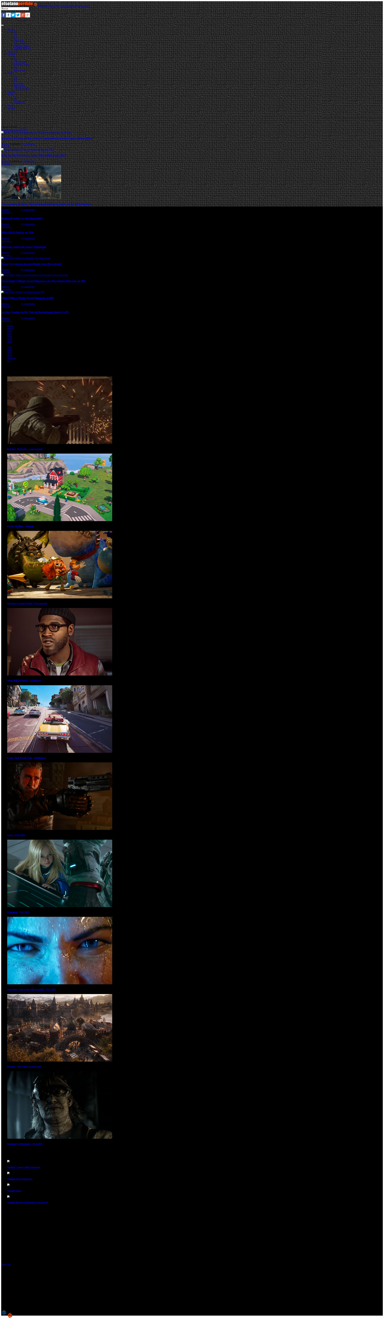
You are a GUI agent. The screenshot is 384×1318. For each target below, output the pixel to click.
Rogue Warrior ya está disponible (21, 218)
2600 (9, 342)
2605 (9, 355)
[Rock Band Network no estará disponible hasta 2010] (27, 149)
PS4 (15, 35)
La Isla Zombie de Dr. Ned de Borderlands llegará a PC (35, 312)
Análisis (11, 54)
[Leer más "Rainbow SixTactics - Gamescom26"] (59, 443)
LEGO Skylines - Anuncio (20, 526)
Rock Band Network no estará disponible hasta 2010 (33, 155)
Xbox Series (19, 43)
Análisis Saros (14, 1191)
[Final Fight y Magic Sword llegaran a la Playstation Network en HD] (34, 275)
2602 (9, 347)
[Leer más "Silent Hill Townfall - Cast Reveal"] (59, 674)
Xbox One (18, 40)
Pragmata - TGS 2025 (18, 912)
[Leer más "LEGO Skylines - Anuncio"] (59, 520)
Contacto (11, 108)
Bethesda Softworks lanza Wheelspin (23, 246)
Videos (10, 72)
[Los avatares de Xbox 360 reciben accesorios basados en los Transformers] (31, 198)
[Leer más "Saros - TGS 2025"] (59, 829)
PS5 (15, 37)
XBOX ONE (19, 62)
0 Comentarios (28, 144)
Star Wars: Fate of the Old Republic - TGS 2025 (31, 989)
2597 (9, 334)
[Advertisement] (55, 118)
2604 (9, 353)
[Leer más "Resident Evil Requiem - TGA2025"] (59, 1138)
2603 (9, 350)
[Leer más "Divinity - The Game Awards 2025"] (59, 1060)
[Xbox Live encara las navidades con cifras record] (25, 258)
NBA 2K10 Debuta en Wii (17, 232)
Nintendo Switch (21, 45)
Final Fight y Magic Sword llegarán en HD (27, 297)
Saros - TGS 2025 (16, 835)
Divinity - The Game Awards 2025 (24, 1066)
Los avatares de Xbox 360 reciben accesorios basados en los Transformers (46, 203)
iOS (15, 99)
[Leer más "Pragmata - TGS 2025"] (59, 906)
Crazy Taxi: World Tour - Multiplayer (26, 758)
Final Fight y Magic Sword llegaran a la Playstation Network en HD (43, 281)
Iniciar (10, 326)
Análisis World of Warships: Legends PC (28, 1202)
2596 (9, 331)
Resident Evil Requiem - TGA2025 (24, 1144)
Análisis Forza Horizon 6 (19, 1179)
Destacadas (12, 51)
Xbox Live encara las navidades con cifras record (31, 263)
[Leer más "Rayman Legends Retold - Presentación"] (59, 597)
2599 (9, 339)
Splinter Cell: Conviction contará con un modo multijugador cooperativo (46, 138)
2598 (9, 336)
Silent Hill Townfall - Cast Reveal (24, 680)
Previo (10, 328)
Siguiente (11, 358)
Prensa (10, 105)
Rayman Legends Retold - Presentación (27, 603)
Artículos (11, 91)
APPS (10, 94)
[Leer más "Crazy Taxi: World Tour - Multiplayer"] (59, 752)
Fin (8, 361)
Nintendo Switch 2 (22, 48)
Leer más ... (6, 146)
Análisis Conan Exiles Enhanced (23, 1167)
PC (14, 32)
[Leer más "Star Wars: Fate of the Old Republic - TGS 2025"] (59, 983)
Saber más (6, 1264)
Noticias (11, 29)
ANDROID (19, 102)
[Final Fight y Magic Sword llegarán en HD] (22, 292)
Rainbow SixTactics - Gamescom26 (25, 449)
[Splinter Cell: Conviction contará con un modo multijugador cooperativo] (36, 132)
